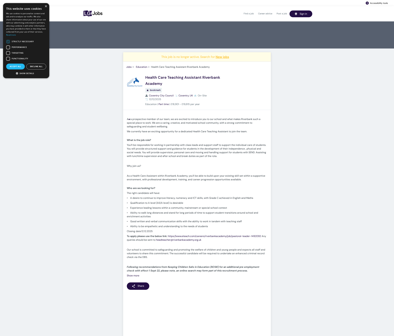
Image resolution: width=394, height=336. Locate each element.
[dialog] (26, 40)
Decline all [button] (36, 66)
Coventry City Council (161, 95)
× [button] (46, 6)
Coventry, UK (186, 95)
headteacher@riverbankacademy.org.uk (178, 239)
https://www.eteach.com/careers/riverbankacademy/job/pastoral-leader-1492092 (214, 236)
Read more (11, 35)
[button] (26, 73)
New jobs (222, 57)
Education (141, 67)
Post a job (282, 13)
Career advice (265, 13)
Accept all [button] (15, 66)
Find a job (249, 13)
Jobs (129, 67)
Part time (164, 104)
